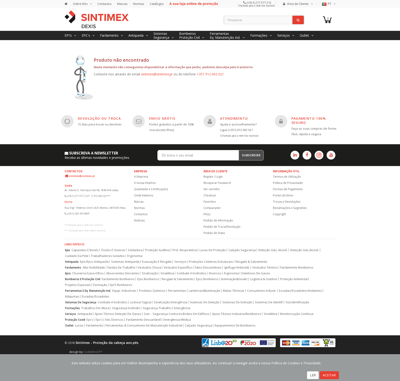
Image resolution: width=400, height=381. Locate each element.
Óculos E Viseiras (113, 250)
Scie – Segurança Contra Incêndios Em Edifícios (176, 313)
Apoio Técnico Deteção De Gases (118, 313)
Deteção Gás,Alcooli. (304, 250)
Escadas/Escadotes (95, 296)
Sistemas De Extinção (237, 302)
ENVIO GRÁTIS (162, 118)
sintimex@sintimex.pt (157, 74)
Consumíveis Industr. (261, 290)
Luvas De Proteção (213, 250)
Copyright (279, 214)
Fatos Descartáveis (208, 267)
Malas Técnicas (233, 290)
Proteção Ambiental (294, 279)
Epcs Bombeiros (207, 279)
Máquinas (72, 296)
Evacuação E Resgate (157, 261)
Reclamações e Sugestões (290, 208)
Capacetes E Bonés (85, 250)
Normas (138, 4)
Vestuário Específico (178, 267)
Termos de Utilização (287, 177)
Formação (100, 284)
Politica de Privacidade (288, 183)
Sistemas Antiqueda (125, 261)
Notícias (139, 220)
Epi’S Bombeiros (121, 284)
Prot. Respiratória (184, 250)
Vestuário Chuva (149, 267)
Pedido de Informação (218, 220)
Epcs (68, 273)
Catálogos (157, 4)
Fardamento (73, 267)
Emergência (182, 308)
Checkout (209, 195)
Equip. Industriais (124, 290)
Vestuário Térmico (265, 267)
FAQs (206, 214)
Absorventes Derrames (122, 273)
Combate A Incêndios (191, 273)
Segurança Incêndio (126, 308)
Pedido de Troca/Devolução (222, 227)
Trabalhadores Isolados (108, 255)
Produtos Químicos (152, 290)
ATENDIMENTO (234, 118)
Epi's (90, 319)
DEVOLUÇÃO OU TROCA (99, 118)
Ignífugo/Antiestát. (237, 267)
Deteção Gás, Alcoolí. (273, 250)
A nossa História (145, 183)
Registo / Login (213, 177)
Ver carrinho (211, 189)
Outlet (69, 325)
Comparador (212, 208)
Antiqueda (71, 261)
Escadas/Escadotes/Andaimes (300, 290)
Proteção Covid (75, 319)
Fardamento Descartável (143, 319)
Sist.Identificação (297, 302)
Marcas (122, 4)
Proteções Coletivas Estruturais (211, 261)
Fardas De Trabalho (121, 267)
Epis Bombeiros (148, 279)
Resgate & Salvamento (251, 261)
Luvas (79, 325)
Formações (72, 308)
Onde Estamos (143, 195)
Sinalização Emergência (170, 302)
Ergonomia (134, 255)
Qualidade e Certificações (151, 189)
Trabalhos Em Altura (95, 308)
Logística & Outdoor (264, 279)
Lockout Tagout (140, 302)
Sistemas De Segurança (80, 302)
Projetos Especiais (78, 284)
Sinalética (167, 273)
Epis (67, 250)
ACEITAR (329, 375)
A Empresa (141, 177)
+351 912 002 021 (210, 74)
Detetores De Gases (255, 273)
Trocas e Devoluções (286, 202)
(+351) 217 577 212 (258, 2)
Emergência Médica (177, 319)
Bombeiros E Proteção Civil (82, 279)
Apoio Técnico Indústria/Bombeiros (236, 313)
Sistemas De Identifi (269, 302)
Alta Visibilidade (94, 267)
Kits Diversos (114, 319)
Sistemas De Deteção (205, 302)
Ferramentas (177, 290)
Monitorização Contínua (296, 313)
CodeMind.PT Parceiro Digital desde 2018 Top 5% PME (97, 353)
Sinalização (150, 273)
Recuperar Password (217, 183)
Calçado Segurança (242, 250)
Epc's (99, 319)
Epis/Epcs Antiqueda (94, 261)
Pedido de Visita (214, 233)
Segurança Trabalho (157, 308)
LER (313, 375)
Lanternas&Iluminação (204, 290)
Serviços (180, 261)
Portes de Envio (283, 195)
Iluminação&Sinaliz (234, 279)
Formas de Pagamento (288, 189)
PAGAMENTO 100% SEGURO (308, 120)
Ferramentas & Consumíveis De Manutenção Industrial (144, 325)
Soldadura (135, 250)
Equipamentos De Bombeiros (235, 325)
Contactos (104, 4)
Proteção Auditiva (157, 250)
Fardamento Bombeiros (296, 267)
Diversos (215, 273)
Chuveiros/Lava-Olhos (88, 273)
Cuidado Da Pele (76, 255)
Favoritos (209, 202)
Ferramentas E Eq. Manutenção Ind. (88, 290)
